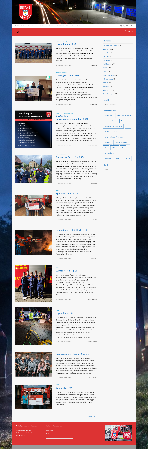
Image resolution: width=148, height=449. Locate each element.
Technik (105, 83)
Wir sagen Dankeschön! (68, 75)
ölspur (118, 158)
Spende (114, 148)
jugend (106, 132)
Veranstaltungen (61, 72)
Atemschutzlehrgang (124, 115)
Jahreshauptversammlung (113, 126)
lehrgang (107, 142)
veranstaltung (109, 153)
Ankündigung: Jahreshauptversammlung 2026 (72, 117)
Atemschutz (108, 115)
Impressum (118, 447)
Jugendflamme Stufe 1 (67, 44)
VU (119, 153)
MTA (105, 148)
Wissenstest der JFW (66, 270)
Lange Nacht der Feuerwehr (113, 137)
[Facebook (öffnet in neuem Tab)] (121, 26)
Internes (105, 68)
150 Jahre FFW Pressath (111, 45)
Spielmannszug (108, 79)
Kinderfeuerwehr (108, 75)
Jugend (68, 41)
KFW (115, 132)
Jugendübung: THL (65, 313)
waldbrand (108, 158)
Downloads (49, 437)
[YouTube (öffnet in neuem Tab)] (127, 26)
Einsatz (123, 121)
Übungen (106, 86)
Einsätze (105, 56)
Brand (114, 121)
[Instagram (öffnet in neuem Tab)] (124, 26)
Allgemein (59, 113)
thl (123, 148)
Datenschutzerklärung (128, 447)
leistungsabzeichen (121, 142)
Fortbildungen (60, 41)
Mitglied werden (50, 434)
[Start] (125, 31)
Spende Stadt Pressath (67, 193)
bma (105, 121)
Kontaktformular (50, 430)
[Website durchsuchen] (131, 26)
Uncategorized (107, 90)
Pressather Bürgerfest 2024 (70, 157)
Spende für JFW (64, 387)
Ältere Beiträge (92, 416)
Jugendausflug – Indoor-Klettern (72, 353)
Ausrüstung (106, 53)
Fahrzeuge (106, 60)
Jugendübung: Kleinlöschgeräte (72, 230)
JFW (132, 31)
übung (127, 158)
